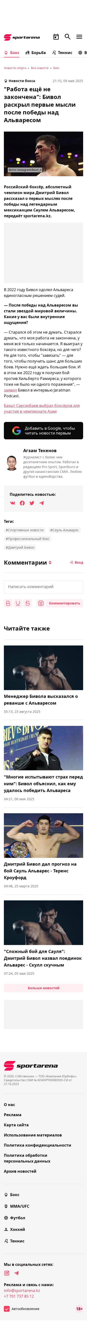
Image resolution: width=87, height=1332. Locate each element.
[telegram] (16, 1273)
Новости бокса (22, 80)
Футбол (17, 1217)
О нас (9, 1104)
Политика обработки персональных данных (27, 1158)
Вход (79, 562)
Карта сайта (16, 1125)
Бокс (14, 52)
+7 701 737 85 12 (19, 1296)
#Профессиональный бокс (28, 538)
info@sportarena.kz (22, 1290)
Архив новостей (20, 1171)
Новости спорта (15, 68)
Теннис (65, 52)
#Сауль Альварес (64, 530)
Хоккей (17, 1229)
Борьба (38, 52)
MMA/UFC (19, 1206)
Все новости (40, 68)
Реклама (13, 1114)
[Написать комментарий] (43, 587)
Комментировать (64, 603)
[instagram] (7, 1273)
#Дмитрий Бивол (20, 547)
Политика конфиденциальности (37, 1145)
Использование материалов (33, 1135)
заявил (10, 390)
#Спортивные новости (25, 530)
